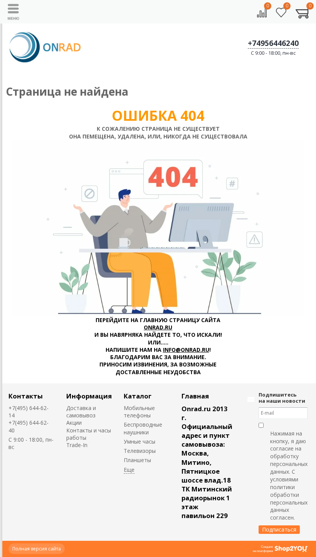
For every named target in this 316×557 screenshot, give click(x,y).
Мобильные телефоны (139, 411)
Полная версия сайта (36, 548)
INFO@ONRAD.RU (186, 349)
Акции (74, 422)
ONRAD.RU (158, 327)
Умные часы (139, 441)
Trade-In (76, 445)
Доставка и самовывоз (81, 411)
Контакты (25, 396)
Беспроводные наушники (143, 428)
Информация (89, 396)
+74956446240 (273, 43)
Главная (195, 396)
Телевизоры (140, 450)
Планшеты (137, 460)
